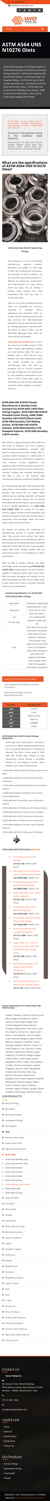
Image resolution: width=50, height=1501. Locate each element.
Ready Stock (9, 1441)
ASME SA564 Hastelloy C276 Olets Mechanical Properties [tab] (18, 693)
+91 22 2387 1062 (10, 1400)
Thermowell (10, 1209)
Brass (7, 1289)
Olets (7, 1131)
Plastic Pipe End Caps (15, 1226)
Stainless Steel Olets (14, 1137)
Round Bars (10, 1220)
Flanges (8, 1215)
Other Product (11, 1340)
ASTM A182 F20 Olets (13, 1167)
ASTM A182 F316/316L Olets (16, 1163)
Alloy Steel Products (14, 1323)
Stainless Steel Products (16, 1329)
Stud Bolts (9, 1203)
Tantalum (9, 1272)
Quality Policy (10, 1436)
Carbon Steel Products (15, 1317)
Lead (7, 1294)
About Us (8, 1431)
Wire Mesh (10, 1109)
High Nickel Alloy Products (17, 1334)
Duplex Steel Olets (13, 1143)
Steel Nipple (10, 1126)
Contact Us (9, 1445)
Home (6, 1427)
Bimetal (8, 1260)
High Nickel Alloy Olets (15, 1149)
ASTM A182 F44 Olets (13, 1172)
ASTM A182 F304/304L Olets (16, 1159)
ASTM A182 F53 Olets (13, 1176)
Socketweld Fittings (14, 1120)
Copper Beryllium (13, 1237)
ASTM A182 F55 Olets (13, 1180)
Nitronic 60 (10, 1306)
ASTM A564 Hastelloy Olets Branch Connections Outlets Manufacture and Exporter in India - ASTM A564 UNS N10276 (25, 124)
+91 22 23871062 (17, 2)
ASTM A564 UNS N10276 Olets (17, 1184)
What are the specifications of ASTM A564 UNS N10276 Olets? (24, 165)
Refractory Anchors (14, 1232)
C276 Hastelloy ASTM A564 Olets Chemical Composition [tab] (21, 685)
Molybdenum (11, 1266)
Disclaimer (40, 1498)
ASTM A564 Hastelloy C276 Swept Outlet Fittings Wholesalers (25, 967)
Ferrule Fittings (12, 1103)
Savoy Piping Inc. (24, 1498)
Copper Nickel (11, 1283)
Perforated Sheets (13, 1114)
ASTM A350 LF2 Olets (13, 1193)
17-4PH (8, 1300)
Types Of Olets (12, 1198)
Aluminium (10, 1255)
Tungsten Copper (13, 1249)
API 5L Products (12, 1312)
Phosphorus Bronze (14, 1277)
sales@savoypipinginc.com (22, 5)
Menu (9, 28)
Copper (8, 1243)
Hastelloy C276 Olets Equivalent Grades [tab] (20, 679)
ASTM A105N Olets (13, 1188)
